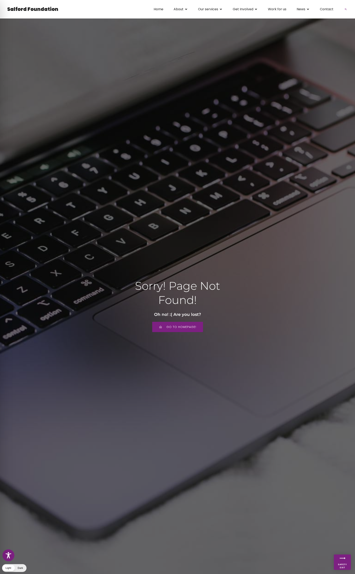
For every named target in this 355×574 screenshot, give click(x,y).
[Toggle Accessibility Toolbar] (8, 555)
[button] (346, 9)
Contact (326, 9)
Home (158, 9)
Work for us (277, 9)
